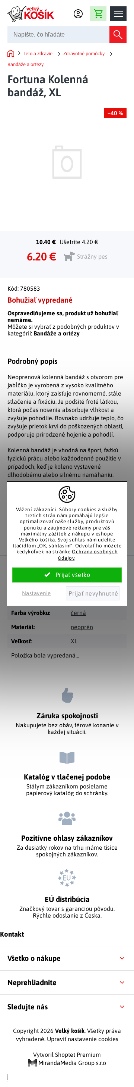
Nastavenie (36, 593)
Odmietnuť (92, 593)
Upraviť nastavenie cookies (82, 1039)
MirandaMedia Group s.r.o (71, 1062)
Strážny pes (92, 256)
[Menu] (118, 13)
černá (78, 612)
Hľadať (118, 34)
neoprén (82, 627)
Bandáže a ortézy (57, 333)
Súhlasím (67, 575)
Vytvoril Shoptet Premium (67, 1054)
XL (74, 641)
